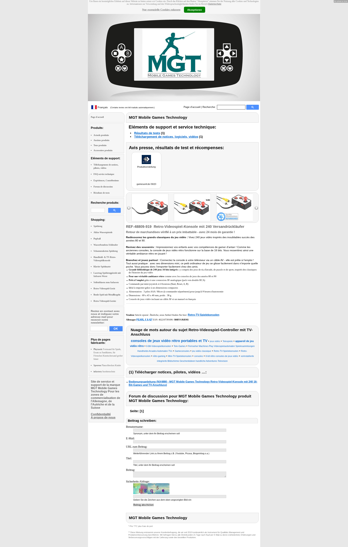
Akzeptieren (194, 9)
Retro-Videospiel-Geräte (105, 301)
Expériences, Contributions (106, 180)
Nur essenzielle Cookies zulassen (161, 9)
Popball (97, 238)
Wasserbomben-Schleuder (106, 245)
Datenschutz (214, 4)
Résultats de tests (102, 193)
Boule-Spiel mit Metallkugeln (107, 294)
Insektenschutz (104, 371)
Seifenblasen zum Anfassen (106, 282)
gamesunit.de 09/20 (146, 184)
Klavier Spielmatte (102, 266)
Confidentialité (101, 414)
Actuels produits (101, 135)
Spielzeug (98, 226)
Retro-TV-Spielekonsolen (203, 314)
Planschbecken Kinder (107, 365)
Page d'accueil (192, 106)
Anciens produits (101, 140)
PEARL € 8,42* (144, 319)
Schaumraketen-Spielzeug (106, 251)
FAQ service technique (104, 174)
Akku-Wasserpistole (103, 232)
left (128, 208)
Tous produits (100, 145)
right (256, 208)
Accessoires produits (103, 150)
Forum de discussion (103, 186)
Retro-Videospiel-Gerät (104, 288)
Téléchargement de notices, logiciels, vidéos (166, 136)
